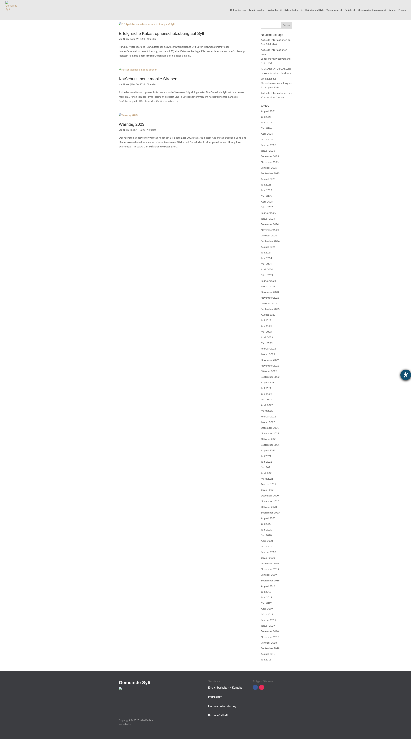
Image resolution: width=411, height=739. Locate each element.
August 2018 (268, 654)
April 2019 (267, 609)
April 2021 (267, 473)
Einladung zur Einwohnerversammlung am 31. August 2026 (276, 83)
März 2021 (267, 479)
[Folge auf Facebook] (255, 687)
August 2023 (268, 315)
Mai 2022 (266, 399)
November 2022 (270, 365)
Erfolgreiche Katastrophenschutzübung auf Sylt (161, 33)
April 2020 (267, 541)
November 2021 (270, 433)
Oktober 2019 (269, 575)
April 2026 (267, 134)
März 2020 (267, 546)
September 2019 (270, 580)
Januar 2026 (268, 151)
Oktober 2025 (269, 168)
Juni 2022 (266, 394)
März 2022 (267, 411)
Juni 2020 (266, 529)
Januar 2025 (268, 218)
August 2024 (268, 247)
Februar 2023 (268, 348)
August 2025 (268, 179)
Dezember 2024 (270, 224)
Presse (402, 10)
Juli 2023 (266, 320)
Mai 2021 (266, 467)
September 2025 (270, 173)
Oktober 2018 (269, 643)
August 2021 (268, 450)
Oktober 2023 (269, 303)
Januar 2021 (268, 490)
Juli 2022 (266, 388)
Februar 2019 (268, 620)
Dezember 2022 (270, 360)
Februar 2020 (268, 552)
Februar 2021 (268, 484)
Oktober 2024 (269, 235)
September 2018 (270, 648)
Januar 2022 (268, 422)
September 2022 (270, 377)
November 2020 (270, 501)
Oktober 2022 (269, 371)
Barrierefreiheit (218, 715)
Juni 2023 (266, 326)
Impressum (215, 696)
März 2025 (267, 207)
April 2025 (267, 201)
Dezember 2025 (270, 156)
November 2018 (270, 637)
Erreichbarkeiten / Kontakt (225, 687)
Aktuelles (273, 10)
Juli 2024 (266, 252)
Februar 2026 (268, 145)
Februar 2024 (268, 281)
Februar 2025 (268, 213)
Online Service (238, 10)
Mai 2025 (266, 196)
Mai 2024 (266, 264)
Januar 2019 (268, 625)
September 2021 (270, 445)
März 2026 (267, 139)
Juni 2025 (266, 190)
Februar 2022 (268, 416)
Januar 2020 (268, 558)
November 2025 (270, 162)
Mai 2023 (266, 332)
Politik (348, 10)
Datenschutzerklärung (222, 706)
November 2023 (270, 297)
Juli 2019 (266, 592)
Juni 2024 (266, 258)
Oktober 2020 (269, 507)
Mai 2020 (266, 535)
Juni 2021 (266, 461)
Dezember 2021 (270, 428)
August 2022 (268, 382)
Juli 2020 (266, 524)
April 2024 (267, 269)
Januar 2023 (268, 354)
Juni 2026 (266, 122)
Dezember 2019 (270, 563)
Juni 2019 (266, 597)
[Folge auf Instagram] (261, 687)
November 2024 (270, 230)
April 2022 (267, 405)
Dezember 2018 (270, 631)
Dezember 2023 (270, 292)
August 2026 (268, 111)
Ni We (126, 39)
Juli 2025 (266, 184)
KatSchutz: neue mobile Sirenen (148, 78)
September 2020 (270, 512)
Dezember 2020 (270, 495)
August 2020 (268, 518)
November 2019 (270, 569)
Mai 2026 (266, 128)
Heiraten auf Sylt (314, 10)
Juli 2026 (266, 117)
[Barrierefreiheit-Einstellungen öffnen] (405, 375)
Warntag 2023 (131, 124)
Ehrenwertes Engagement (372, 10)
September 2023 (270, 309)
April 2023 (267, 337)
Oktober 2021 (269, 439)
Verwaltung (332, 10)
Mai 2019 (266, 603)
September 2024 (270, 241)
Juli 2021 (266, 456)
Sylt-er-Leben (291, 10)
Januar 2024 (268, 286)
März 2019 (267, 614)
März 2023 (267, 343)
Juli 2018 (266, 659)
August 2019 (268, 586)
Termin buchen (257, 10)
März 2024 (267, 275)
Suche (392, 10)
